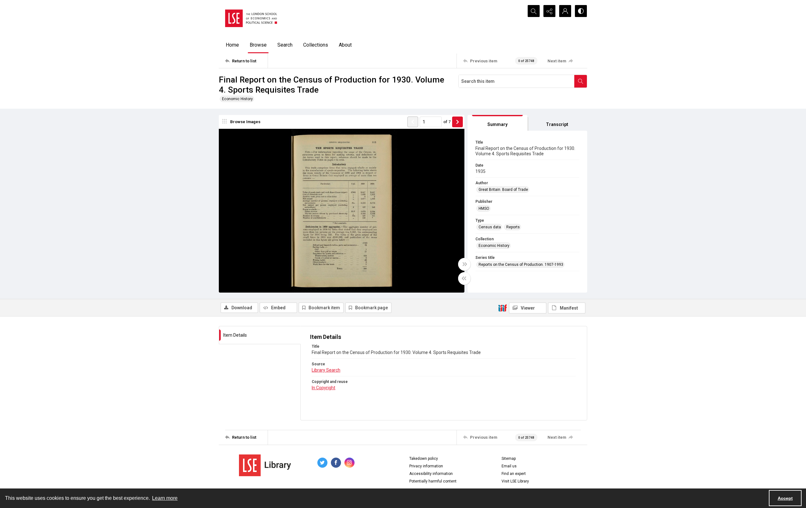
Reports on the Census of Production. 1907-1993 (521, 264)
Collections (315, 45)
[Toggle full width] (464, 264)
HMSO (484, 208)
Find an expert (514, 473)
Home (232, 45)
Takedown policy (423, 458)
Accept (785, 498)
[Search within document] (580, 81)
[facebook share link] (336, 463)
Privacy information (426, 466)
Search (284, 45)
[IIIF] (502, 307)
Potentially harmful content (433, 481)
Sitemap (509, 458)
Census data (490, 227)
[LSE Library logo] (265, 465)
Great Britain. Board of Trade (503, 189)
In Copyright (323, 387)
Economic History (237, 99)
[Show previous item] (412, 122)
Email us (509, 466)
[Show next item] (457, 122)
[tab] (497, 123)
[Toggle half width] (464, 278)
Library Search (326, 370)
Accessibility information (431, 473)
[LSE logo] (251, 18)
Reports (513, 227)
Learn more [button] (165, 498)
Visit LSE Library (515, 481)
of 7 (447, 121)
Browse (258, 45)
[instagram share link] (349, 463)
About (345, 45)
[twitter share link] (322, 463)
